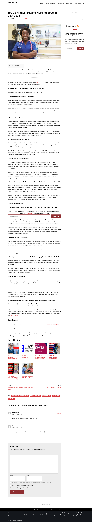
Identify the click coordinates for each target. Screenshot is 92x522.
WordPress (19, 520)
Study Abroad (54, 509)
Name (12, 475)
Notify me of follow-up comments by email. (22, 485)
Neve (9, 520)
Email (28, 475)
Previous (10, 442)
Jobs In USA (25, 18)
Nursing (10, 70)
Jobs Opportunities (36, 509)
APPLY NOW (14, 315)
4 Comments (19, 18)
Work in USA (11, 398)
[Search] (82, 20)
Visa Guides (62, 509)
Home (28, 509)
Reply (59, 413)
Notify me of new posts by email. (20, 488)
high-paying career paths (53, 324)
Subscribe (56, 216)
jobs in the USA (40, 82)
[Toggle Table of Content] (21, 66)
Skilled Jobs (56, 395)
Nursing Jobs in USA (35, 395)
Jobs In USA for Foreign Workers (20, 395)
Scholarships (46, 509)
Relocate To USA (46, 395)
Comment (13, 454)
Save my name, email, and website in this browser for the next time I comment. (31, 482)
